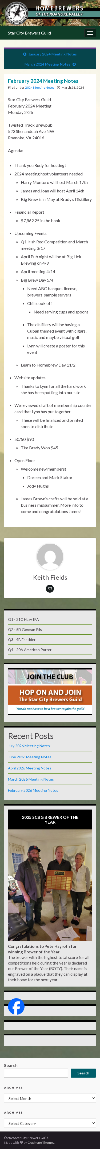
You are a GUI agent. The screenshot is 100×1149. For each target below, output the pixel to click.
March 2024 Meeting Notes (47, 64)
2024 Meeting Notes (39, 87)
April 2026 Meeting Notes (29, 768)
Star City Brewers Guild (29, 32)
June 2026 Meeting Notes (29, 757)
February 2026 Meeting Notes (33, 790)
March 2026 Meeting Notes (31, 779)
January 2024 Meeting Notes (53, 54)
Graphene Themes (40, 1142)
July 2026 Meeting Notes (29, 745)
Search (11, 1065)
